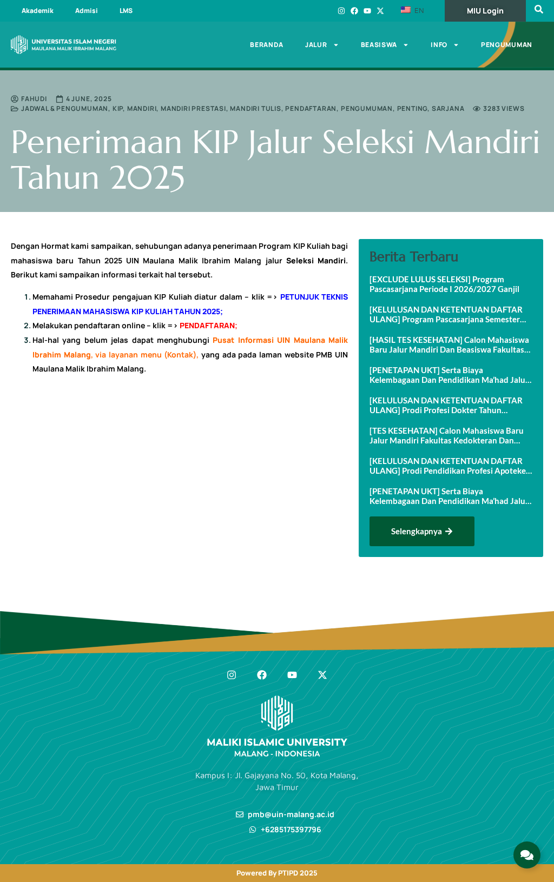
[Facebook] (354, 11)
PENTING (412, 108)
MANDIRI (142, 108)
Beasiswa (379, 44)
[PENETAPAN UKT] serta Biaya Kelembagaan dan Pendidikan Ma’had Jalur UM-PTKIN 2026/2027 (449, 496)
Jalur (316, 44)
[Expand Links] (526, 854)
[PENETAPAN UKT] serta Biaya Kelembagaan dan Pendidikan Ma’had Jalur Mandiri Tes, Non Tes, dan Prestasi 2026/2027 (449, 374)
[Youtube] (367, 11)
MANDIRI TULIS (255, 108)
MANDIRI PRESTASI (193, 108)
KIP (118, 108)
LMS (126, 10)
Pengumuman (506, 44)
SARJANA (448, 108)
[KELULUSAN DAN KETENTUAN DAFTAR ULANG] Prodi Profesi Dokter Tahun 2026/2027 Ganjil (446, 405)
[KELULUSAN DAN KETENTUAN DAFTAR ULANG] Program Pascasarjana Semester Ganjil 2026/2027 (446, 314)
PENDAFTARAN (311, 108)
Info (439, 44)
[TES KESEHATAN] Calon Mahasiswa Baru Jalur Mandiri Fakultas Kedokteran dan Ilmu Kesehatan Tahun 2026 (447, 435)
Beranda (266, 44)
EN (418, 10)
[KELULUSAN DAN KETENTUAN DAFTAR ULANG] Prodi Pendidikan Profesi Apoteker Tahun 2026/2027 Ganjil (449, 465)
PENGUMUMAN (367, 108)
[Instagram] (341, 11)
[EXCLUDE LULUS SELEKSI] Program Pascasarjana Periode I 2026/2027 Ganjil (444, 284)
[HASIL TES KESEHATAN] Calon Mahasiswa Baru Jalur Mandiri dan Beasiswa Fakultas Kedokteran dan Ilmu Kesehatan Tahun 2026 (449, 344)
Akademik (38, 10)
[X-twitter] (380, 11)
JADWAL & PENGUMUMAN (64, 108)
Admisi (86, 10)
